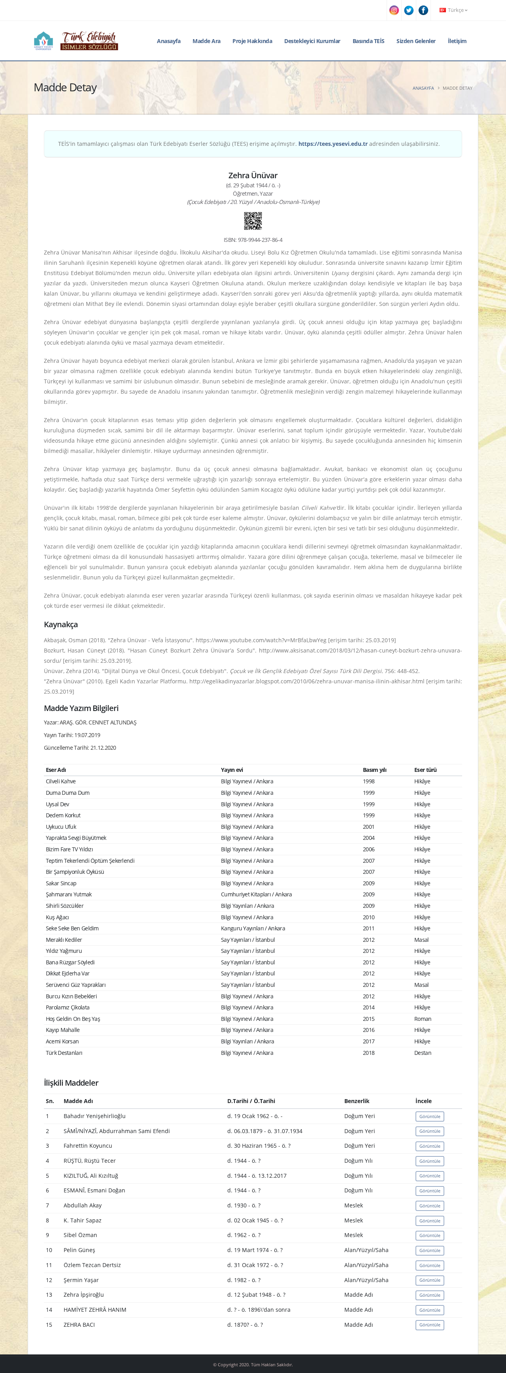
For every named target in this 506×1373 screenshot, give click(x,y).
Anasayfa (168, 41)
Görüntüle (429, 1116)
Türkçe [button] (456, 10)
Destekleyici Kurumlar (312, 41)
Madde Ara (207, 41)
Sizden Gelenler (416, 41)
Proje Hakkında (252, 41)
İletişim (457, 41)
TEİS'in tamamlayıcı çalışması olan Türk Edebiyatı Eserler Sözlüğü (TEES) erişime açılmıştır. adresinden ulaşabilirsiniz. (249, 143)
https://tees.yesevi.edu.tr (333, 143)
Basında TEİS (369, 41)
